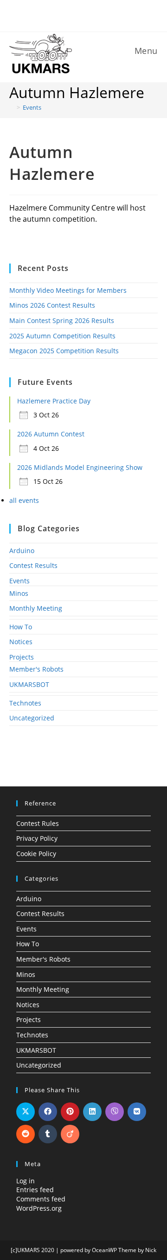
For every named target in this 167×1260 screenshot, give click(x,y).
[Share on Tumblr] (48, 1134)
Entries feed (35, 1189)
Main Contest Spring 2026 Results (61, 320)
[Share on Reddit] (25, 1134)
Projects (21, 657)
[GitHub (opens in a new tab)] (90, 14)
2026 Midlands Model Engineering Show (79, 467)
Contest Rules (37, 823)
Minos (18, 593)
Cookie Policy (36, 853)
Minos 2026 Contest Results (52, 305)
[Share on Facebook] (48, 1111)
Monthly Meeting (35, 608)
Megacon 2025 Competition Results (64, 350)
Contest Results (33, 565)
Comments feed (40, 1198)
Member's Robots (36, 669)
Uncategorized (31, 717)
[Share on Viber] (114, 1111)
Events (32, 107)
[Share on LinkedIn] (92, 1111)
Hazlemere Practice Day (53, 400)
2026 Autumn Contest (50, 433)
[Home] (11, 107)
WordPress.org (39, 1208)
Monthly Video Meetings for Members (68, 290)
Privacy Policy (37, 838)
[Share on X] (25, 1111)
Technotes (25, 703)
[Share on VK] (137, 1111)
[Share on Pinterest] (70, 1111)
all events (24, 500)
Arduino (21, 550)
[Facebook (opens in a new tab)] (78, 14)
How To (20, 626)
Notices (20, 641)
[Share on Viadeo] (70, 1134)
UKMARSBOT (29, 684)
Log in (25, 1180)
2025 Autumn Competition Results (62, 335)
